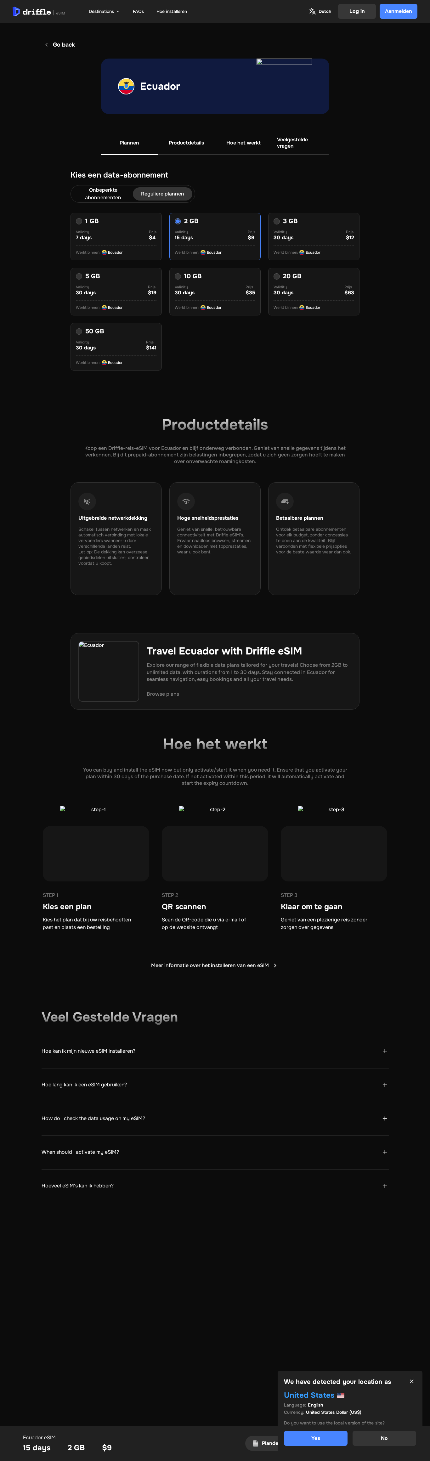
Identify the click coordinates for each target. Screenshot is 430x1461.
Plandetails (275, 1443)
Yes (315, 1438)
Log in (357, 11)
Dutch (325, 11)
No (384, 1438)
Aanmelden (398, 11)
